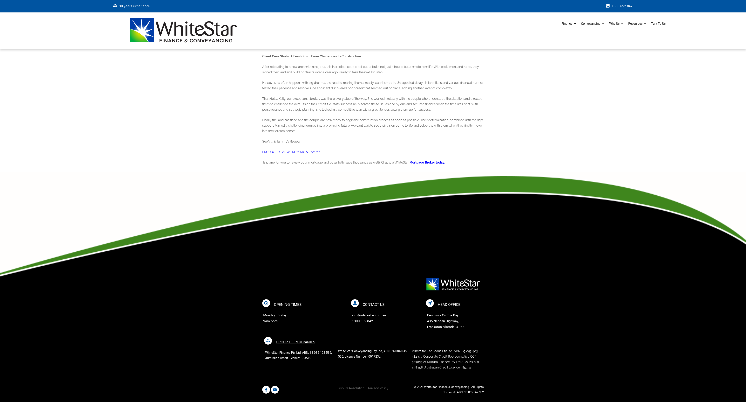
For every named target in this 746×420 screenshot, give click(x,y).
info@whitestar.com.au (369, 315)
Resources (635, 23)
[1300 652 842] (608, 6)
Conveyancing (590, 23)
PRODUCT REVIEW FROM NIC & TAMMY (291, 152)
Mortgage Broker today (427, 162)
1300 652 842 (622, 6)
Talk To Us (658, 23)
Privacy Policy (378, 388)
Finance (566, 23)
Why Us (614, 23)
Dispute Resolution (350, 388)
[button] (569, 23)
